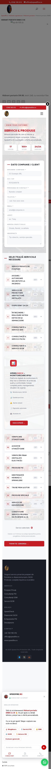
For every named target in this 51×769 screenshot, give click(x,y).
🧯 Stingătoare (11, 729)
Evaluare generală (12, 739)
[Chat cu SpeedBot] (44, 762)
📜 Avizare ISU (21, 734)
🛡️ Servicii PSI (26, 729)
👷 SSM (39, 729)
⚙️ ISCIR (9, 734)
